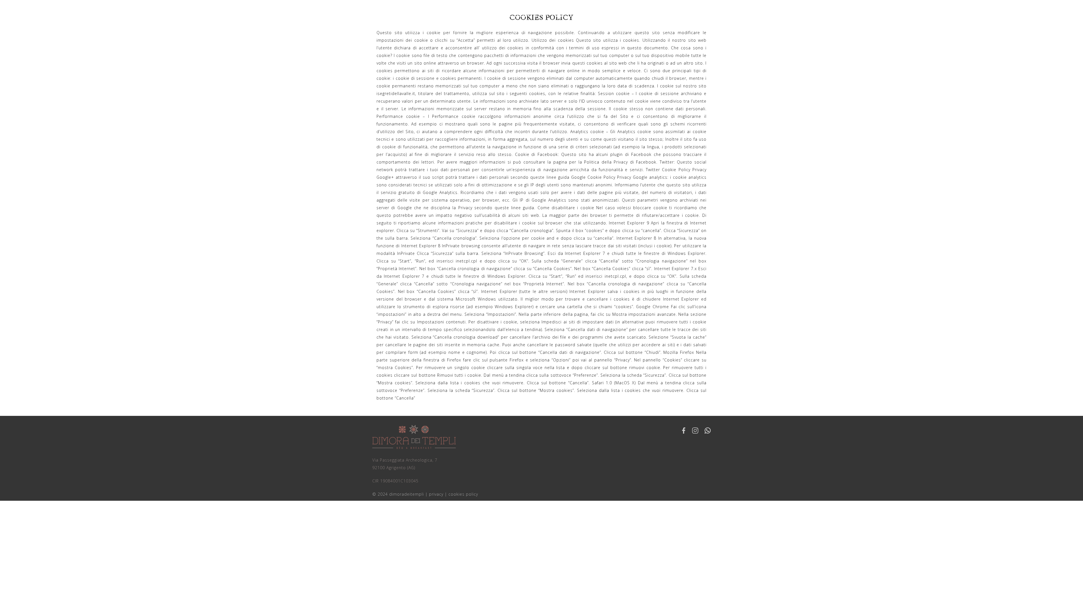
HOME (414, 30)
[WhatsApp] (708, 430)
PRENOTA (488, 30)
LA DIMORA (527, 30)
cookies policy (463, 494)
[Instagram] (695, 430)
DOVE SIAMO (622, 30)
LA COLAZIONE (574, 30)
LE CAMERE (449, 30)
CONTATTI (664, 30)
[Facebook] (684, 430)
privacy (436, 494)
